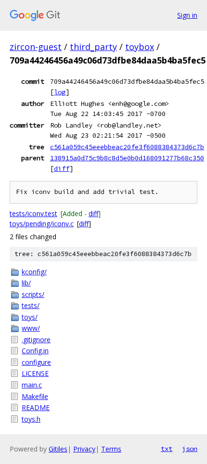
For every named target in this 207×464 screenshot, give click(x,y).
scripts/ (33, 294)
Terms (111, 448)
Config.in (35, 350)
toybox (139, 46)
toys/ (30, 317)
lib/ (26, 282)
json (189, 448)
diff (61, 168)
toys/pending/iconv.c (42, 223)
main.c (32, 384)
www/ (31, 328)
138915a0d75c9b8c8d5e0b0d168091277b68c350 (127, 158)
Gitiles (58, 448)
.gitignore (36, 339)
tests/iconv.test (33, 213)
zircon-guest (36, 46)
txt (166, 448)
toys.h (31, 419)
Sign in (187, 15)
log (59, 92)
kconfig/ (34, 271)
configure (36, 362)
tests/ (30, 305)
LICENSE (35, 373)
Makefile (35, 396)
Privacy (84, 448)
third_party (93, 46)
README (36, 407)
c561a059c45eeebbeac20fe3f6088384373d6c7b (127, 146)
